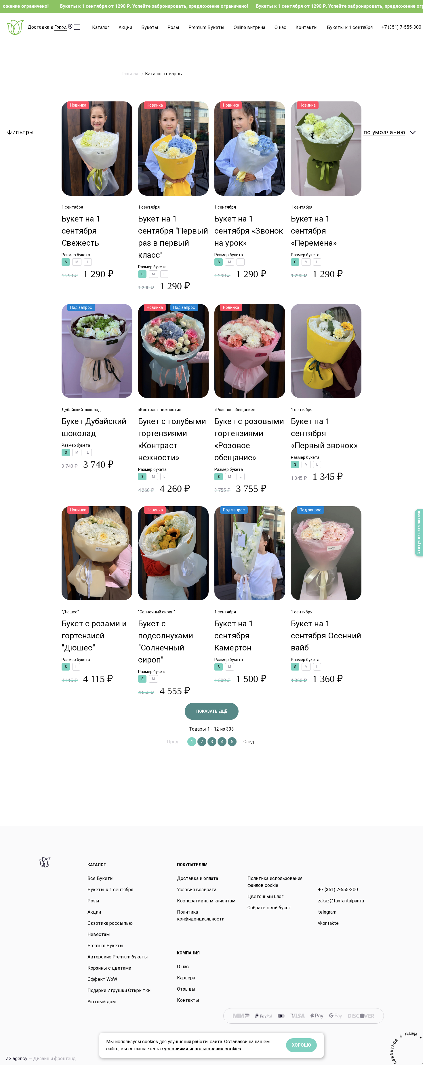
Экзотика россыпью (110, 923)
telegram (327, 912)
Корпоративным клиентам (206, 901)
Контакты (307, 27)
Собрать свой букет (269, 907)
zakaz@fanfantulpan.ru (341, 901)
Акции (125, 27)
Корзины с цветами (109, 968)
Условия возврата (196, 889)
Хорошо (301, 1045)
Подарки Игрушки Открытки (118, 990)
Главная (130, 73)
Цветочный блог (265, 896)
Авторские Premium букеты (117, 957)
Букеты (149, 27)
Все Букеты (100, 878)
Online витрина (249, 27)
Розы (173, 27)
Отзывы (186, 989)
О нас (280, 27)
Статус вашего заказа (419, 532)
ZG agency (41, 1058)
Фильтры (20, 132)
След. (249, 741)
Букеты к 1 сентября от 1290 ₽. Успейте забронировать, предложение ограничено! (110, 6)
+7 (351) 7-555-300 (401, 27)
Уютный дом (101, 1001)
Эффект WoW (102, 979)
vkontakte (328, 923)
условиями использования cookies (202, 1048)
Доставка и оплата (197, 878)
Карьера (186, 978)
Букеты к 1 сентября (350, 27)
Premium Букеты (206, 27)
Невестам (98, 934)
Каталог (100, 27)
